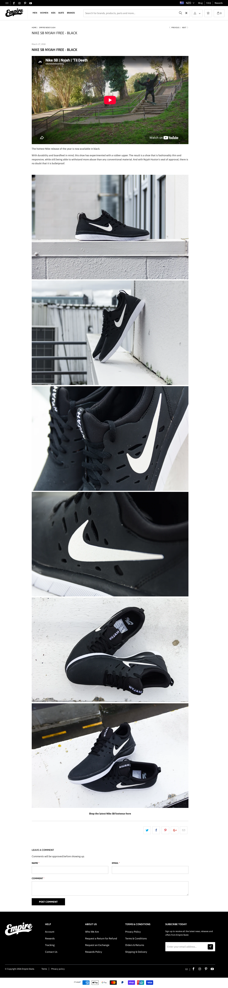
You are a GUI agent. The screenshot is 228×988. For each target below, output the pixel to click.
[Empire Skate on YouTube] (30, 3)
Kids (53, 13)
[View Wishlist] (208, 13)
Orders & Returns (134, 945)
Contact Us (51, 951)
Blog (200, 3)
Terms (44, 969)
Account (49, 931)
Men (35, 13)
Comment (38, 878)
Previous (175, 28)
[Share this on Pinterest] (165, 830)
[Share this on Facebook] (156, 830)
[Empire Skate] (14, 13)
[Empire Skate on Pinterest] (25, 3)
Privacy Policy (133, 931)
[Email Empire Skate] (7, 3)
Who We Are (92, 931)
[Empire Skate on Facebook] (13, 3)
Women (44, 13)
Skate (61, 13)
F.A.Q (208, 3)
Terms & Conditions (136, 938)
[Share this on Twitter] (147, 830)
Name (35, 863)
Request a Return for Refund (101, 938)
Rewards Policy (93, 951)
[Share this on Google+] (174, 830)
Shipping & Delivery (136, 951)
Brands (71, 13)
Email (116, 863)
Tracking (50, 945)
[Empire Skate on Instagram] (19, 3)
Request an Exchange (97, 945)
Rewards (219, 3)
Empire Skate (28, 969)
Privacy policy (58, 969)
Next (184, 28)
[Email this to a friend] (183, 830)
